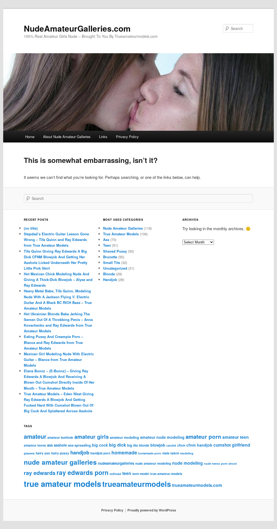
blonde (144, 445)
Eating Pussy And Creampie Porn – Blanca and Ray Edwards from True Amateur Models (53, 342)
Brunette (110, 256)
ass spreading (79, 445)
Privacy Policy (127, 136)
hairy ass (43, 453)
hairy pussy (60, 453)
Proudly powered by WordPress (151, 510)
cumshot (222, 445)
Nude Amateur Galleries (123, 228)
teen (126, 473)
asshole (60, 445)
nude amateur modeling (153, 463)
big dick (117, 445)
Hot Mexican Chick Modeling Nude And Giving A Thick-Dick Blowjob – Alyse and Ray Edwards (58, 279)
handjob (79, 452)
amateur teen (235, 437)
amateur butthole (60, 437)
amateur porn (203, 436)
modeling (186, 453)
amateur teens (35, 445)
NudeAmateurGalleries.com (77, 28)
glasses (29, 453)
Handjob (110, 279)
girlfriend (241, 445)
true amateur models (62, 483)
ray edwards (39, 473)
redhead (115, 474)
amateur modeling (124, 437)
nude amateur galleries (60, 462)
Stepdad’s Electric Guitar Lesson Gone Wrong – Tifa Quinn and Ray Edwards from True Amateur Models (56, 239)
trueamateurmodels (136, 483)
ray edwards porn (82, 472)
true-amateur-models (166, 473)
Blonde (109, 273)
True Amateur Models (121, 233)
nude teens (212, 463)
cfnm (181, 445)
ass (50, 445)
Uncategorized (115, 268)
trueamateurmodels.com (197, 485)
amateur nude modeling (162, 437)
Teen (107, 245)
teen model (140, 473)
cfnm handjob (199, 445)
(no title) (31, 228)
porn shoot (229, 463)
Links (103, 136)
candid (171, 445)
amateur (35, 436)
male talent (170, 453)
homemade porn (149, 453)
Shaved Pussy (115, 251)
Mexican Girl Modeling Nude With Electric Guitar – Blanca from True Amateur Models (59, 359)
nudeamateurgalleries (116, 463)
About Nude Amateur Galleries (67, 136)
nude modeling (187, 463)
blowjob (157, 445)
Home (29, 136)
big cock (100, 445)
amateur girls (91, 436)
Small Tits (111, 262)
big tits (132, 445)
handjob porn (100, 453)
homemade (124, 452)
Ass (106, 239)
